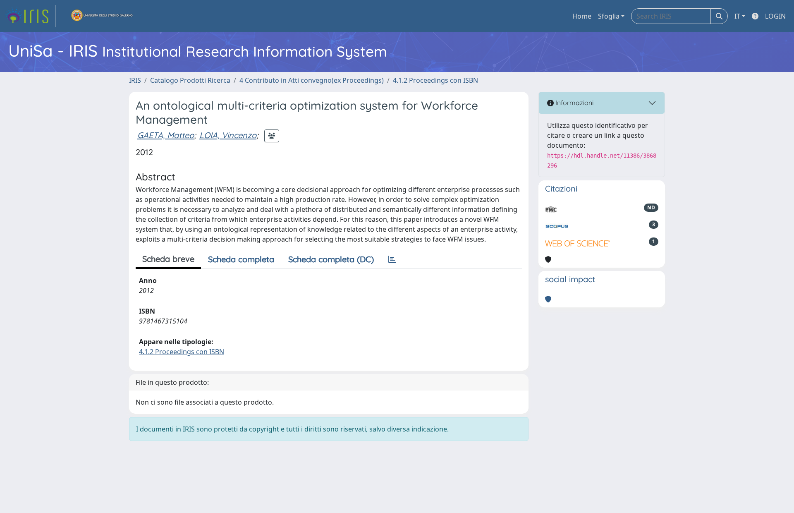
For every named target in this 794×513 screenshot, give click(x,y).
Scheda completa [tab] (241, 259)
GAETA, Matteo (165, 135)
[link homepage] (30, 16)
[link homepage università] (102, 16)
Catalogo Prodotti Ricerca (190, 80)
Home (581, 16)
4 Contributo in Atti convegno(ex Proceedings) (311, 80)
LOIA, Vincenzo (227, 135)
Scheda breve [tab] (168, 259)
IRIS (135, 80)
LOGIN (775, 16)
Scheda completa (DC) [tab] (331, 259)
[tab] (392, 259)
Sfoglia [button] (608, 16)
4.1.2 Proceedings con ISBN (435, 80)
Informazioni (573, 102)
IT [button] (737, 16)
